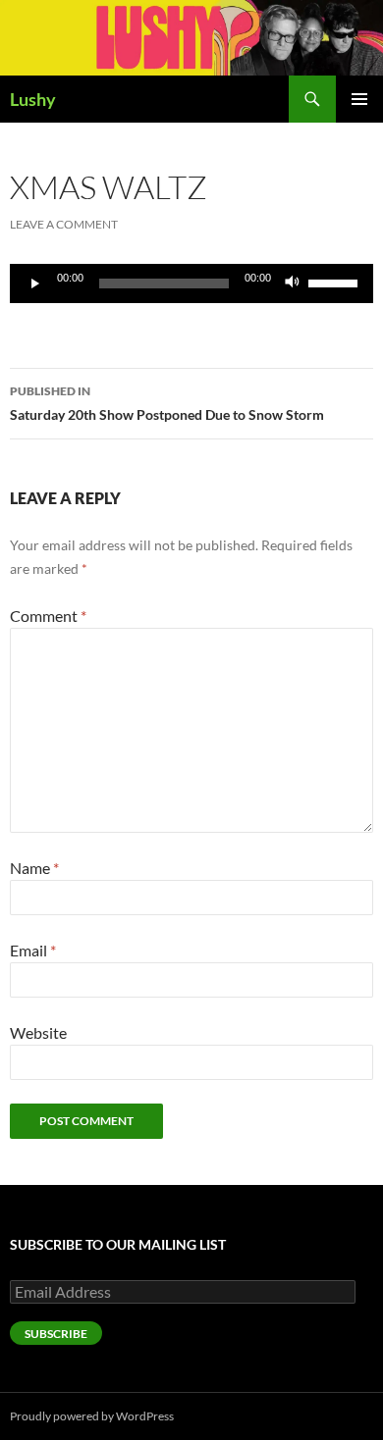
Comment (48, 615)
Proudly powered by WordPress (92, 1416)
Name (34, 867)
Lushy (33, 99)
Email (33, 950)
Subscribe (56, 1333)
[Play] (35, 283)
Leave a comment (64, 224)
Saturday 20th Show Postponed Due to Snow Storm (167, 403)
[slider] (335, 281)
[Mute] (292, 283)
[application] (191, 283)
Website (38, 1032)
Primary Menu (359, 99)
